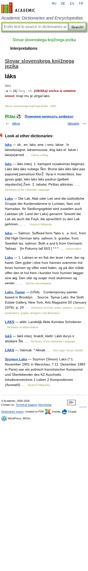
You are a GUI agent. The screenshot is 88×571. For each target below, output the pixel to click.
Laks (9, 198)
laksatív (73, 123)
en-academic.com (18, 7)
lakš (8, 336)
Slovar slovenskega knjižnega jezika (44, 40)
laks (8, 145)
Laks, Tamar (15, 292)
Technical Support (26, 404)
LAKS (9, 322)
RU (54, 3)
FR (81, 3)
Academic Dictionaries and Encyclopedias (42, 18)
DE (63, 3)
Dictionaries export (12, 411)
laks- (9, 233)
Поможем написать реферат (49, 116)
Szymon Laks (16, 359)
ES (72, 3)
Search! (77, 27)
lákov (16, 123)
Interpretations (23, 48)
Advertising (44, 404)
